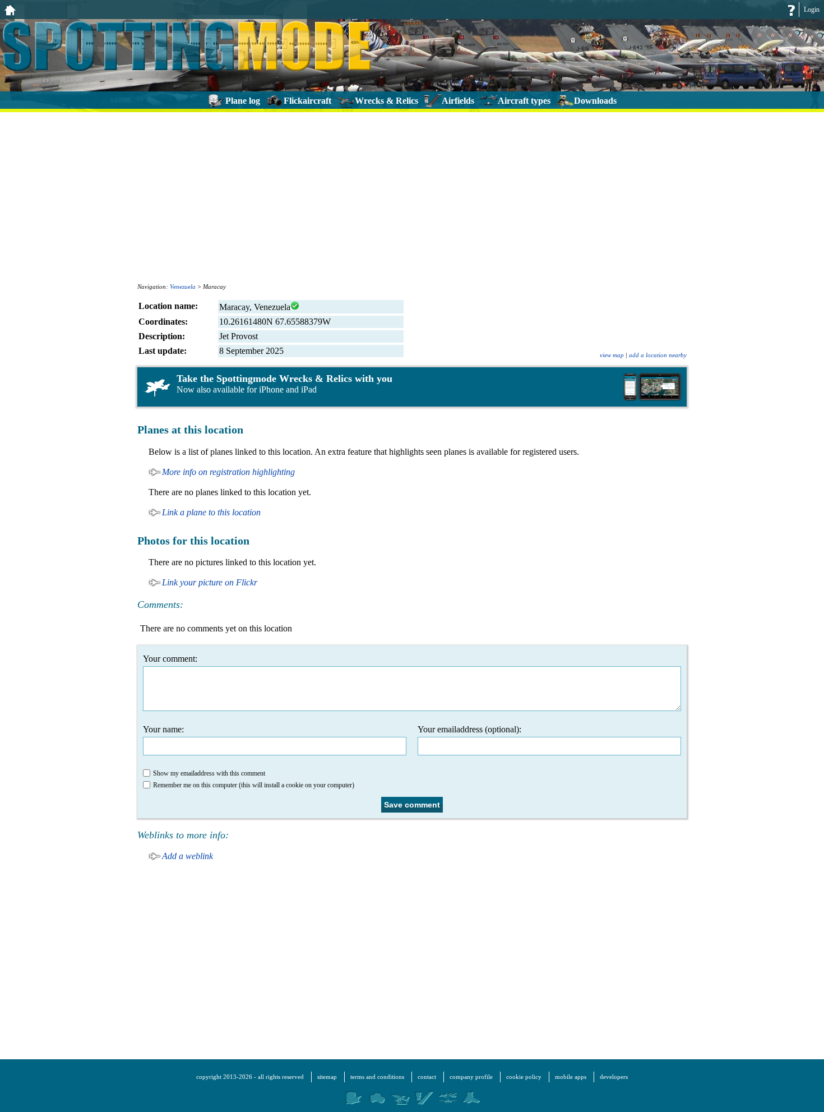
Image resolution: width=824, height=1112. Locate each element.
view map (612, 355)
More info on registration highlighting (228, 472)
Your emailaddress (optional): (469, 729)
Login (812, 9)
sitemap (327, 1076)
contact (427, 1076)
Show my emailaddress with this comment (209, 773)
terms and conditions (377, 1076)
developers (614, 1076)
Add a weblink (187, 856)
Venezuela (183, 286)
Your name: (163, 729)
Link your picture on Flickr (209, 582)
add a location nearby (658, 355)
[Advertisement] (412, 196)
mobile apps (570, 1076)
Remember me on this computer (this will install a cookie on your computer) (253, 785)
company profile (471, 1076)
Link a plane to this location (211, 512)
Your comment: (170, 658)
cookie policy (523, 1076)
